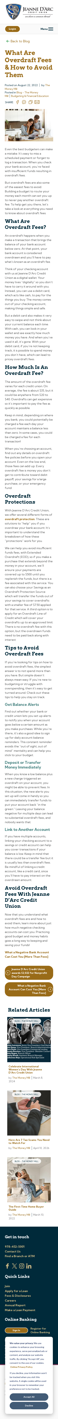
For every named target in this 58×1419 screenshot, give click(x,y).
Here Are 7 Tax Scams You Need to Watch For (29, 1141)
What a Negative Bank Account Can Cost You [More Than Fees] (27, 989)
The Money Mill (21, 1077)
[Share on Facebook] (17, 102)
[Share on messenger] (24, 102)
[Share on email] (37, 102)
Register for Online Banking (40, 1330)
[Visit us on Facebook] (7, 1267)
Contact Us (12, 1251)
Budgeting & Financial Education (30, 96)
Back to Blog (20, 41)
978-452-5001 (14, 1246)
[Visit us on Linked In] (28, 1267)
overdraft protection (20, 519)
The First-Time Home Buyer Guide (26, 1208)
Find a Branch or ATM (20, 1256)
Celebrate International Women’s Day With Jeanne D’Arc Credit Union (25, 1069)
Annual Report (15, 1305)
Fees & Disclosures (18, 1296)
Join (7, 1286)
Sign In (16, 1330)
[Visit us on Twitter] (14, 1267)
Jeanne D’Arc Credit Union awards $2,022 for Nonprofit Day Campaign (29, 973)
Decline (29, 1405)
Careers (10, 1300)
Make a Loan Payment (20, 1310)
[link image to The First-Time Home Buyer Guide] (29, 1180)
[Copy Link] (30, 102)
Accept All (29, 1396)
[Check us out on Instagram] (21, 1267)
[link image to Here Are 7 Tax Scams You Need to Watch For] (29, 1113)
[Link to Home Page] (29, 12)
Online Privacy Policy (21, 1367)
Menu (44, 29)
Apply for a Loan (16, 1291)
